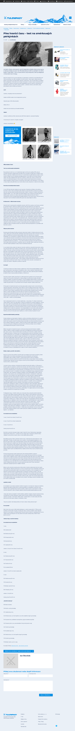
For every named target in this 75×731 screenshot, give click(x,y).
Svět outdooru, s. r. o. (42, 714)
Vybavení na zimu (45, 24)
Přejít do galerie (12, 135)
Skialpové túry (24, 719)
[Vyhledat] (70, 18)
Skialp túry (30, 28)
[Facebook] (56, 726)
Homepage (6, 28)
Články (22, 24)
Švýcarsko (7, 29)
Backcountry (16, 28)
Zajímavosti (47, 28)
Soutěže (22, 724)
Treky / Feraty (41, 721)
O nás (22, 716)
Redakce (22, 714)
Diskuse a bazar (67, 24)
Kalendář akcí (57, 24)
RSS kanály (57, 714)
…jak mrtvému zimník (23, 645)
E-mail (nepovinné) (32, 673)
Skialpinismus (23, 28)
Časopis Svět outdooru (42, 719)
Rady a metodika (32, 24)
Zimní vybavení (24, 721)
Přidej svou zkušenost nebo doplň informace (18, 651)
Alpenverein (40, 716)
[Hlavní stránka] (12, 18)
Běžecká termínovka (42, 724)
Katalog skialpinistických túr (11, 24)
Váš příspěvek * (6, 679)
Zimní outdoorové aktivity (38, 28)
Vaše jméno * (6, 673)
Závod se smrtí (14, 645)
